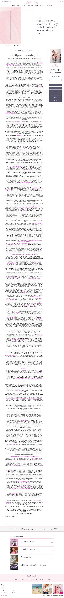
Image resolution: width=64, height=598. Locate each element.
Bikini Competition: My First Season (34, 565)
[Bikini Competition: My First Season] (52, 566)
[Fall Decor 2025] (52, 558)
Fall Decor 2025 (26, 557)
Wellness (39, 17)
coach (36, 482)
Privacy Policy (55, 595)
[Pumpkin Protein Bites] (52, 550)
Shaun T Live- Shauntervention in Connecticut (50, 529)
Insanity (30, 481)
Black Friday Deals (27, 541)
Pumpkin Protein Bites (29, 549)
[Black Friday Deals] (52, 542)
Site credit (61, 595)
